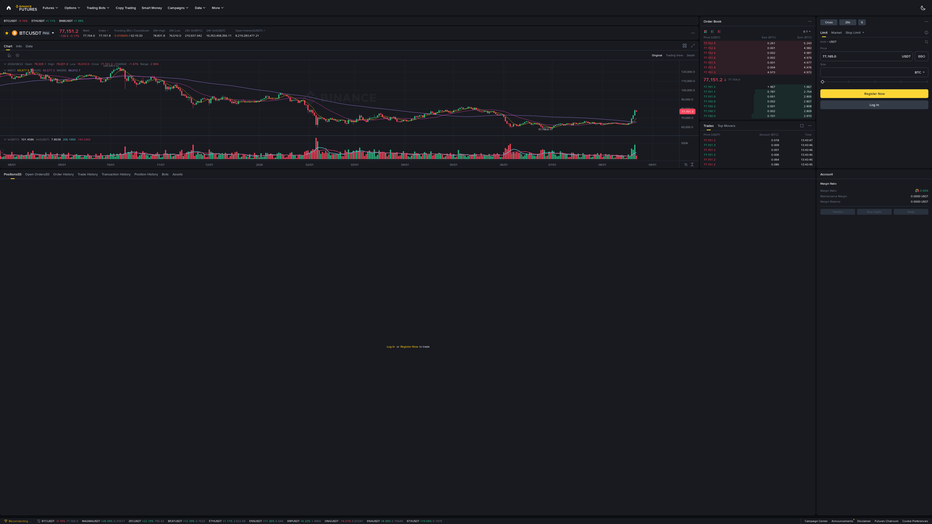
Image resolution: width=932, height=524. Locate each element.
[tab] (823, 32)
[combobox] (863, 32)
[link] (9, 8)
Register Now (874, 93)
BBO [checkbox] (921, 56)
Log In (861, 8)
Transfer (837, 212)
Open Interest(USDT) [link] (249, 31)
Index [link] (102, 31)
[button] (922, 501)
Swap (911, 212)
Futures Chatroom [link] (887, 521)
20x (847, 22)
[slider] (874, 82)
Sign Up (879, 8)
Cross (829, 22)
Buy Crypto (874, 212)
